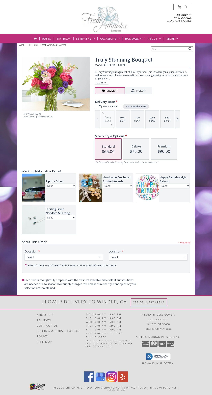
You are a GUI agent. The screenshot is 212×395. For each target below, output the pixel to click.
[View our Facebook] (89, 381)
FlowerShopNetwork (108, 387)
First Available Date (136, 106)
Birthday (63, 38)
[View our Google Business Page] (100, 381)
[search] (190, 49)
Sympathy (83, 38)
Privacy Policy (136, 387)
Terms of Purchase (163, 387)
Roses (46, 38)
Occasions (108, 38)
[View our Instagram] (111, 381)
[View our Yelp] (123, 381)
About (153, 38)
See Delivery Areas (149, 302)
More (170, 38)
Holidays (132, 38)
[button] (182, 7)
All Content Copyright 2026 (73, 387)
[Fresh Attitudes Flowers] (106, 18)
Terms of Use (116, 389)
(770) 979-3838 (183, 20)
